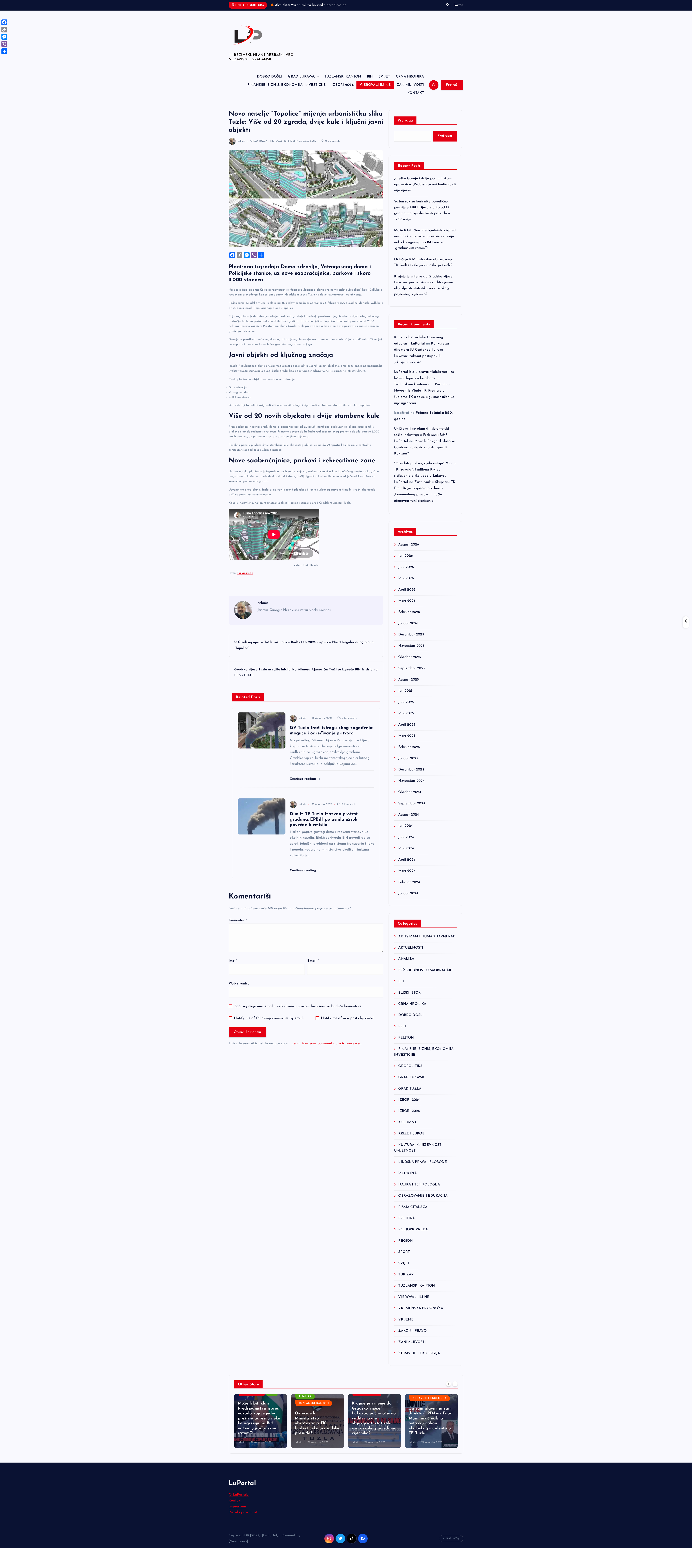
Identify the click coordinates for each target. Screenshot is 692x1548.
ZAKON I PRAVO (412, 1342)
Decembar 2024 (411, 780)
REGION (405, 1252)
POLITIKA (406, 1229)
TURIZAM (406, 1285)
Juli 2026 (405, 567)
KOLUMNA (407, 1133)
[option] (260, 1432)
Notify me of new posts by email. (347, 1029)
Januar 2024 (408, 904)
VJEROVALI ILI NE (375, 96)
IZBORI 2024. (343, 96)
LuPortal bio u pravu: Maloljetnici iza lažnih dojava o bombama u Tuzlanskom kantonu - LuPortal (424, 389)
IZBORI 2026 (409, 1122)
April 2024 (406, 871)
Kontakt (235, 1511)
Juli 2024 (405, 837)
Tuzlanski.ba (245, 584)
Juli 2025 (405, 702)
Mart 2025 (406, 747)
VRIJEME (406, 1330)
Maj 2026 (406, 589)
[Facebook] (4, 22)
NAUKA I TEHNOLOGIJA (419, 1195)
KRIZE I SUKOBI (411, 1144)
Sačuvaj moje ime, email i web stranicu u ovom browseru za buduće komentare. (298, 1017)
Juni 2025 (406, 713)
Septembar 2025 (411, 679)
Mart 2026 (407, 612)
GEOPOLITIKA (410, 1077)
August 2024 (408, 825)
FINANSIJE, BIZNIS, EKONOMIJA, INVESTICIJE (286, 96)
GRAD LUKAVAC (301, 87)
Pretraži (452, 96)
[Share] (4, 51)
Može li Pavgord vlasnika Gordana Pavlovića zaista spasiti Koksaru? (424, 458)
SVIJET (384, 87)
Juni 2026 (406, 578)
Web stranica (239, 994)
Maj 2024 (406, 859)
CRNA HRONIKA (410, 87)
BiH (370, 87)
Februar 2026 (409, 623)
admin (241, 152)
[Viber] (4, 44)
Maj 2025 (406, 724)
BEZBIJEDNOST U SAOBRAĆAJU (425, 981)
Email (313, 972)
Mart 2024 (406, 882)
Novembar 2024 (411, 792)
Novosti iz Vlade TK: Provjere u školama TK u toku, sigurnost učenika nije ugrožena (424, 408)
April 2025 (406, 735)
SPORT (404, 1263)
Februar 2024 (409, 893)
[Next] (455, 1395)
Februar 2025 (409, 758)
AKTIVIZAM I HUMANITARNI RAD (427, 947)
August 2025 (408, 690)
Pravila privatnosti (243, 1523)
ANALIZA (406, 970)
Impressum (237, 1517)
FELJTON (406, 1048)
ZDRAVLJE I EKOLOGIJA (419, 1364)
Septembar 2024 (411, 814)
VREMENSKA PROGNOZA (420, 1319)
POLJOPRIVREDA (413, 1240)
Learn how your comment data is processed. (326, 1054)
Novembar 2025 (411, 657)
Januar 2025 (408, 769)
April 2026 (406, 600)
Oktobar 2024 (409, 803)
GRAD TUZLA (258, 152)
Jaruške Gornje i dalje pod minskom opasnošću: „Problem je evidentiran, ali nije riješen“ (425, 195)
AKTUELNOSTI (410, 958)
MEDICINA (407, 1184)
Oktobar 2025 (409, 668)
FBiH (402, 1037)
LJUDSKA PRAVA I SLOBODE (422, 1173)
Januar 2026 (408, 634)
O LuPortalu (239, 1506)
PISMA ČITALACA (412, 1218)
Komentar (238, 931)
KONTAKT (415, 104)
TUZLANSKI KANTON (342, 87)
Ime (233, 972)
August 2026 (408, 555)
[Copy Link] (4, 29)
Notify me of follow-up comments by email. (269, 1029)
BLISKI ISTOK (409, 1004)
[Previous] (448, 1395)
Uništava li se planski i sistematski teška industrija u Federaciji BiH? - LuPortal (421, 446)
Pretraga (405, 131)
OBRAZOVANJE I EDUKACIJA (422, 1207)
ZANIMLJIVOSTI (410, 96)
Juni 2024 (406, 848)
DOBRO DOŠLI (269, 87)
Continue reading (303, 790)
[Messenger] (4, 36)
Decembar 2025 (411, 645)
